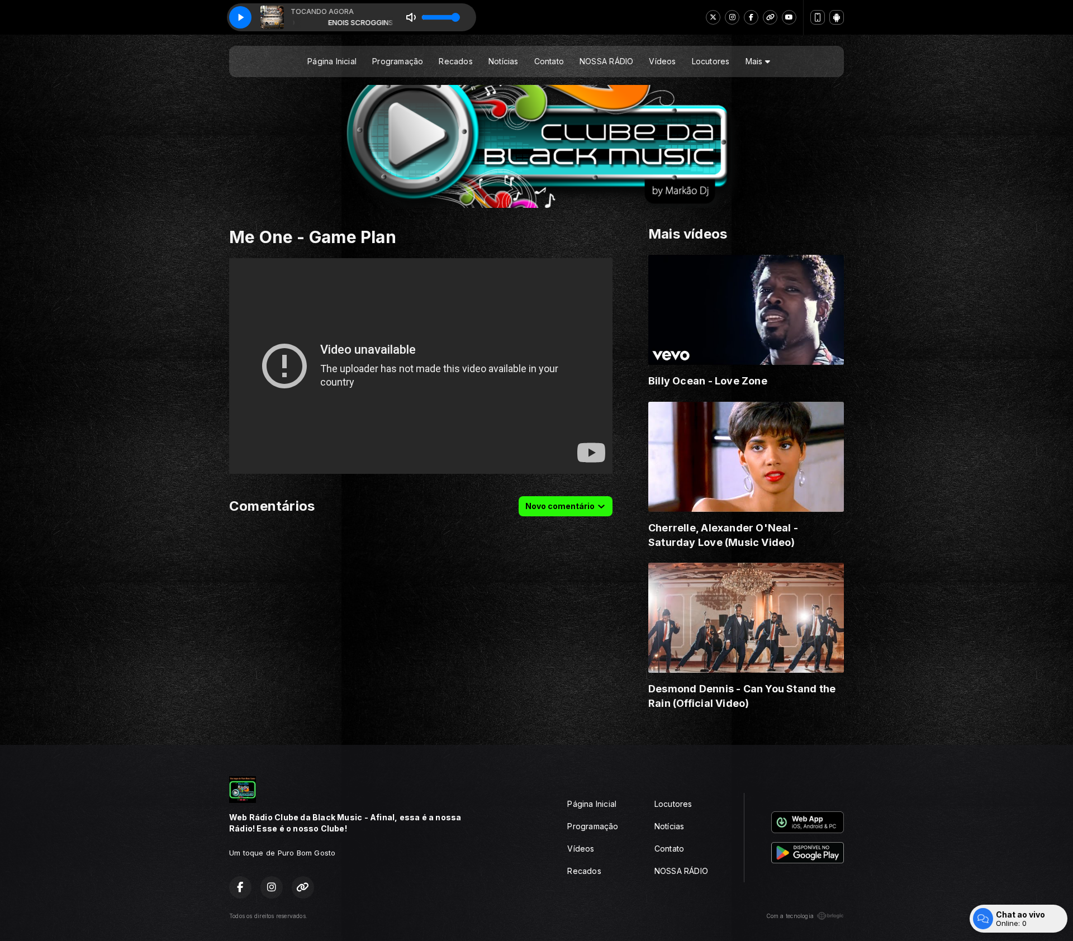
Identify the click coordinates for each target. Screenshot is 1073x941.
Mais (755, 61)
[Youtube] (789, 17)
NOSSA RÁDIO (606, 61)
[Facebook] (751, 17)
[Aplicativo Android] (836, 17)
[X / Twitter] (713, 17)
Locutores (711, 61)
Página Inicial (332, 61)
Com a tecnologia (790, 916)
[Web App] (817, 17)
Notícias (503, 61)
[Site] (770, 17)
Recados (455, 61)
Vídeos (662, 61)
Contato (549, 61)
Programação (397, 61)
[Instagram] (732, 17)
